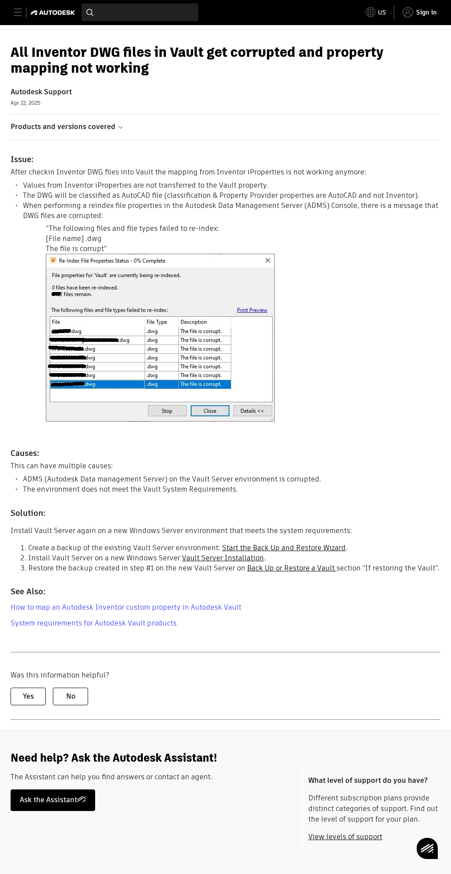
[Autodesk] (54, 12)
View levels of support (345, 837)
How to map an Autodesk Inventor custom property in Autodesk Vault (126, 607)
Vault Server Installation (223, 558)
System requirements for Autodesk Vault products (94, 623)
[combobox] (139, 12)
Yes (28, 696)
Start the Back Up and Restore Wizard (284, 548)
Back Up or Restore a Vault (291, 568)
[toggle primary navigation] (22, 12)
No (70, 696)
